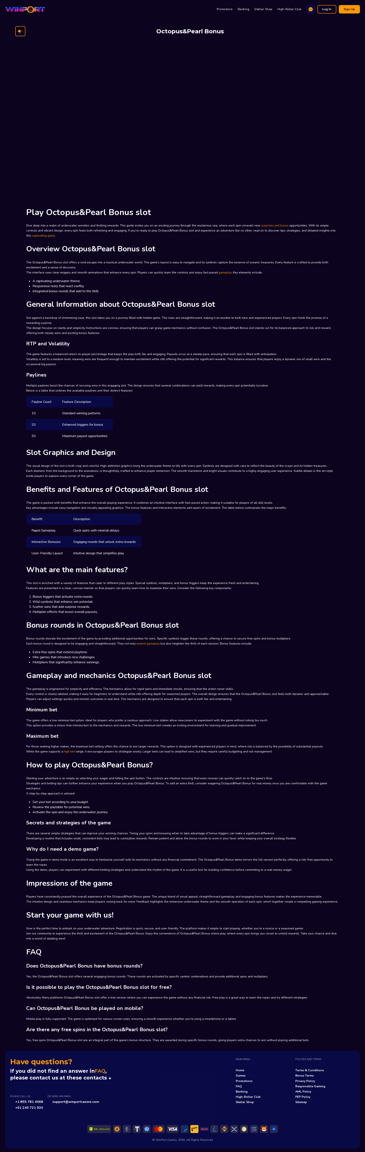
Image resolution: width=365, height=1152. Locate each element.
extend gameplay (148, 644)
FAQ (100, 1071)
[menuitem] (224, 9)
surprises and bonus (275, 225)
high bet (69, 752)
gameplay (225, 273)
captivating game (43, 236)
